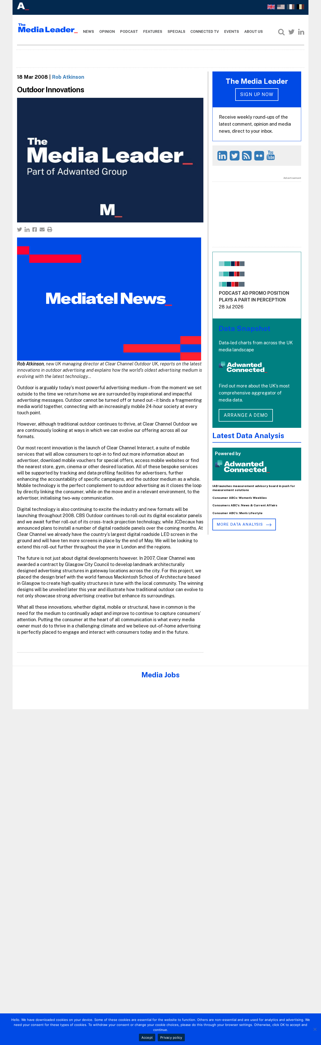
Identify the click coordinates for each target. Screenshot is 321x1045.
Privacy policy (171, 1037)
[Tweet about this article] (19, 229)
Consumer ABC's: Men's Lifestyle (237, 513)
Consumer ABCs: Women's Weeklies (239, 498)
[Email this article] (42, 229)
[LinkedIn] (301, 32)
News (88, 32)
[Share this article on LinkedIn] (27, 229)
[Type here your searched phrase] (281, 32)
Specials (176, 32)
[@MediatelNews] (235, 155)
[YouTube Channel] (271, 155)
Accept (147, 1037)
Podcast (129, 32)
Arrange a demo (246, 415)
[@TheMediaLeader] (291, 32)
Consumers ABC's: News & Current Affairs (244, 505)
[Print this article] (49, 229)
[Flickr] (260, 155)
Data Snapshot (244, 328)
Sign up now (256, 94)
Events (231, 32)
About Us (253, 32)
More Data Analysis (240, 524)
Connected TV (204, 32)
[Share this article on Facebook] (34, 229)
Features (152, 32)
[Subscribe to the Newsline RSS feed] (248, 155)
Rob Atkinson (68, 77)
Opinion (107, 32)
